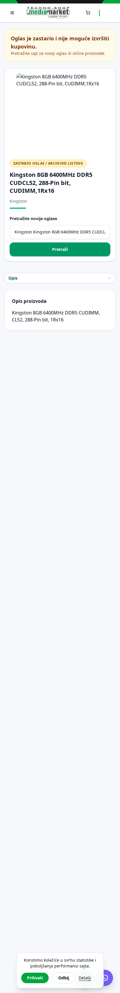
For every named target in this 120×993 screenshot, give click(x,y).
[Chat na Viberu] (105, 978)
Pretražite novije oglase (33, 218)
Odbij (63, 978)
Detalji (85, 978)
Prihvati (35, 978)
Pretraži (60, 249)
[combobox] (60, 278)
